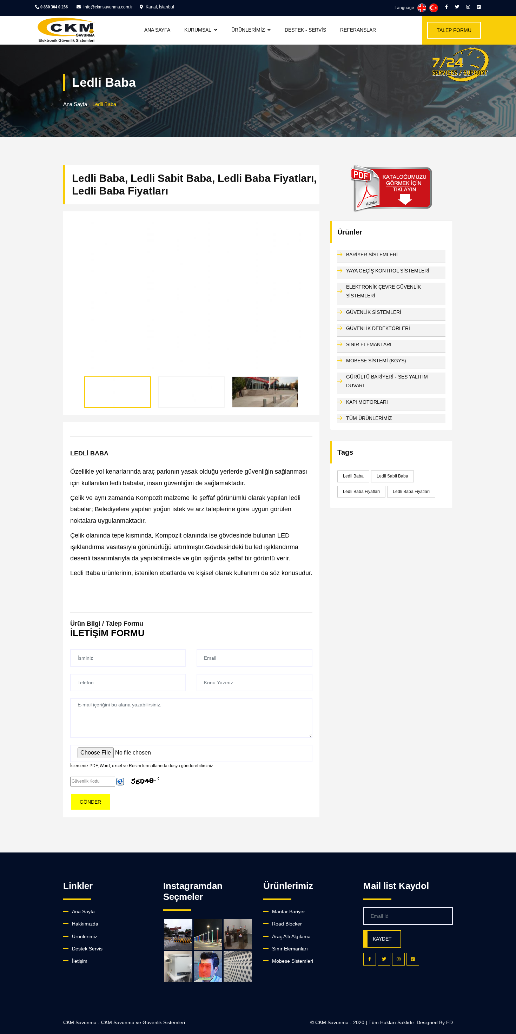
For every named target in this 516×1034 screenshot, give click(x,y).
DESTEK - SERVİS (305, 30)
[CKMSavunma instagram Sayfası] (468, 7)
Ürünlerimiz (84, 936)
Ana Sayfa (75, 104)
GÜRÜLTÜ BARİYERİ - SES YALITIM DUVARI (387, 381)
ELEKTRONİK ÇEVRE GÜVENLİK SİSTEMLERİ (383, 291)
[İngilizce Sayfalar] (421, 7)
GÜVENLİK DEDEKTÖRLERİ (378, 328)
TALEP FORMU (454, 30)
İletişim (79, 961)
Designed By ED (435, 1022)
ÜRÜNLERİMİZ (248, 30)
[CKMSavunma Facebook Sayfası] (446, 7)
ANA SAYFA (157, 30)
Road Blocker (287, 924)
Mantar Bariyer (288, 911)
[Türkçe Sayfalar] (433, 7)
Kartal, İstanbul (159, 7)
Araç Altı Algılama (291, 936)
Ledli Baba (353, 476)
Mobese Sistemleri (292, 961)
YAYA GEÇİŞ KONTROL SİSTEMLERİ (387, 271)
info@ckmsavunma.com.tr (107, 7)
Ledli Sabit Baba (392, 476)
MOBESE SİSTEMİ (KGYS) (376, 360)
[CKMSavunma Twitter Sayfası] (457, 7)
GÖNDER (90, 802)
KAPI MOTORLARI (367, 402)
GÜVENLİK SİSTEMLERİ (373, 312)
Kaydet (382, 939)
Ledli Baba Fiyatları (361, 491)
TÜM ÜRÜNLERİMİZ (369, 418)
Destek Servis (87, 948)
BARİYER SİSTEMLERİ (372, 254)
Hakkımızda (85, 924)
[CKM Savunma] (460, 67)
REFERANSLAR (358, 30)
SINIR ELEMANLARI (368, 344)
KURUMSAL (197, 30)
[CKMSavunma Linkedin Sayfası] (479, 7)
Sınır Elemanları (290, 948)
